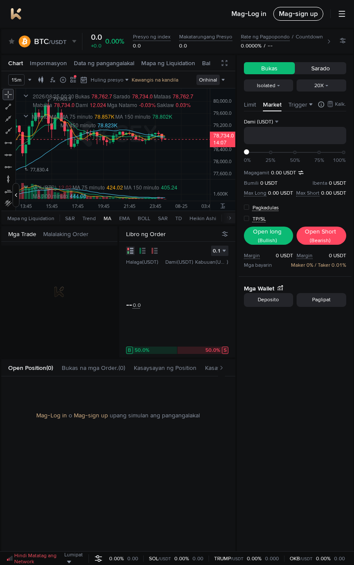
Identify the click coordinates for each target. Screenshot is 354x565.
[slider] (246, 152)
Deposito (268, 299)
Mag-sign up (91, 415)
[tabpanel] (118, 464)
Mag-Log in (51, 415)
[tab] (30, 368)
